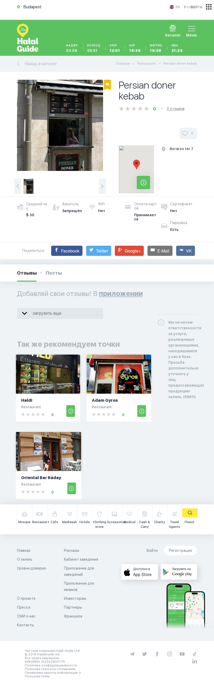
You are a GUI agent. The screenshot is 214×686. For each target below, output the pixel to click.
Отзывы (27, 273)
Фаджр (72, 48)
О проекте (26, 598)
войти (196, 6)
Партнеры (73, 607)
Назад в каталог (41, 63)
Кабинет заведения (81, 559)
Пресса (23, 607)
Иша (177, 48)
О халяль (24, 559)
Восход (93, 48)
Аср (135, 48)
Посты (54, 273)
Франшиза (73, 616)
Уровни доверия (31, 568)
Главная (123, 63)
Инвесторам (75, 598)
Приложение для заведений (79, 571)
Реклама (71, 550)
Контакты (25, 625)
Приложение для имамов (79, 586)
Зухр (115, 48)
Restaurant (146, 63)
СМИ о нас (26, 616)
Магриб (156, 48)
